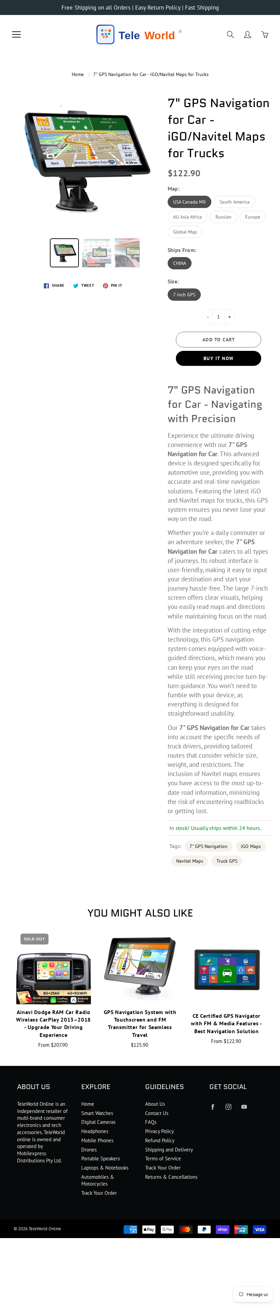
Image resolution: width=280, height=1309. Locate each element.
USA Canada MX (189, 202)
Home (78, 74)
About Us (155, 1104)
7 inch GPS (184, 295)
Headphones (94, 1131)
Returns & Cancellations (171, 1177)
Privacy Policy (159, 1131)
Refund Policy (159, 1140)
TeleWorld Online (45, 1229)
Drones (89, 1149)
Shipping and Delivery (169, 1149)
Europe (252, 217)
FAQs (150, 1122)
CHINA (179, 263)
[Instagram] (229, 1107)
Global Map (185, 232)
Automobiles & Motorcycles (97, 1180)
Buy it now (219, 358)
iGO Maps (251, 846)
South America (235, 202)
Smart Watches (97, 1113)
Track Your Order (99, 1193)
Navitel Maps (189, 861)
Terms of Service (163, 1158)
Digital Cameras (98, 1122)
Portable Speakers (100, 1158)
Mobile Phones (97, 1140)
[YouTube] (244, 1107)
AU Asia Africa (187, 217)
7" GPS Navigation (208, 846)
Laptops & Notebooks (104, 1167)
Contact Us (156, 1113)
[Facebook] (213, 1107)
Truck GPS (226, 861)
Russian (223, 217)
